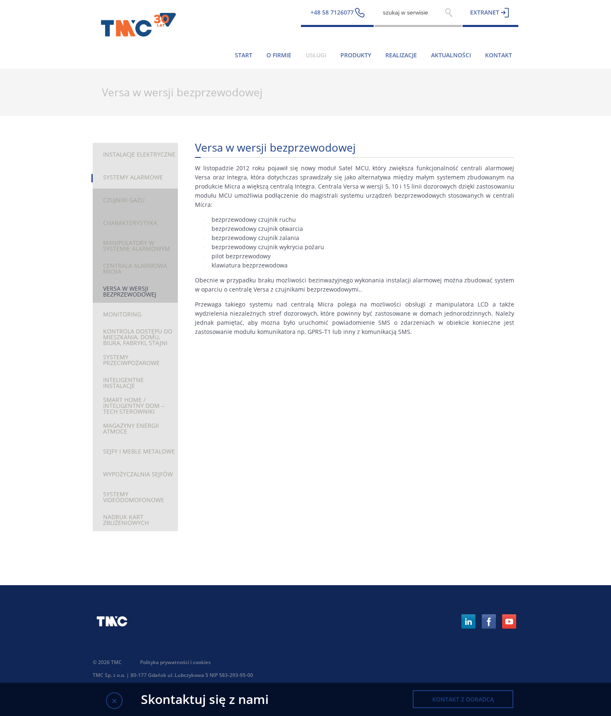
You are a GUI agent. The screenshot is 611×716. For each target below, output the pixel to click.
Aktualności (451, 55)
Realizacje (401, 55)
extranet (484, 12)
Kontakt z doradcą (463, 699)
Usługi (316, 55)
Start (243, 55)
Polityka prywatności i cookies (175, 662)
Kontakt (498, 55)
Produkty (355, 55)
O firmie (278, 55)
